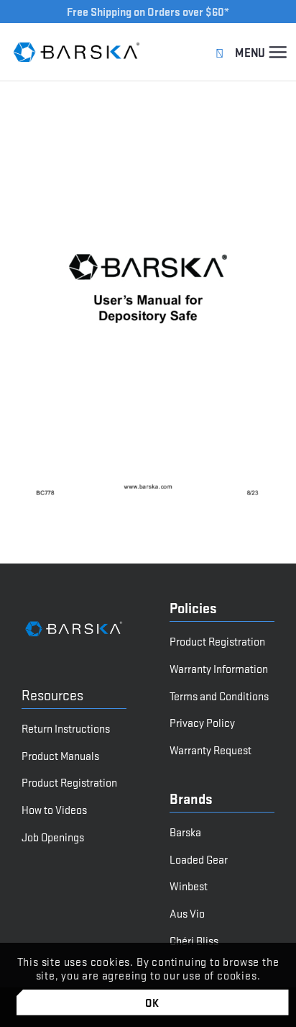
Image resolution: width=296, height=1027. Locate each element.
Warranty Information (219, 668)
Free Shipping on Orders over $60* (148, 11)
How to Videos (54, 809)
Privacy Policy (202, 722)
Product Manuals (60, 755)
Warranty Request (210, 749)
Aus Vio (187, 912)
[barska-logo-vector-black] (77, 52)
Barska (185, 831)
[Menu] (278, 52)
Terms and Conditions (219, 695)
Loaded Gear (199, 859)
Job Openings (53, 836)
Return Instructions (66, 728)
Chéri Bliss (194, 940)
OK (152, 1002)
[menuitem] (278, 52)
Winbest (189, 885)
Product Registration (69, 782)
